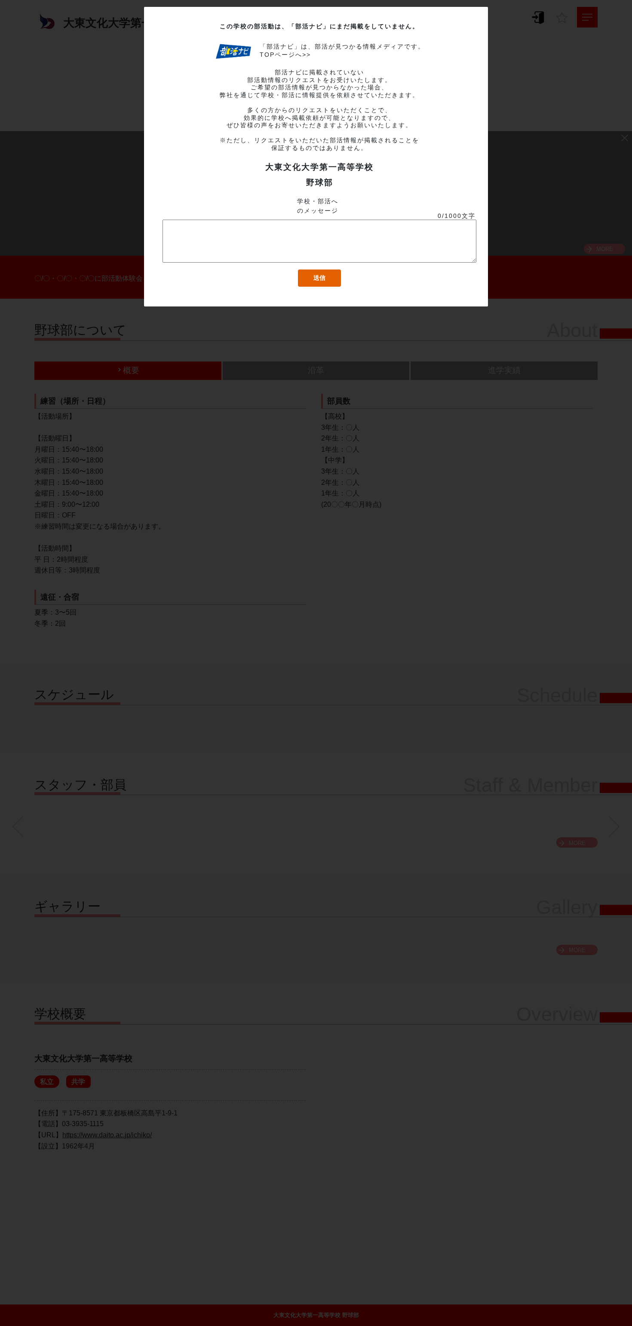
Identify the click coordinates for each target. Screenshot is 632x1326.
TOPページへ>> (285, 54)
